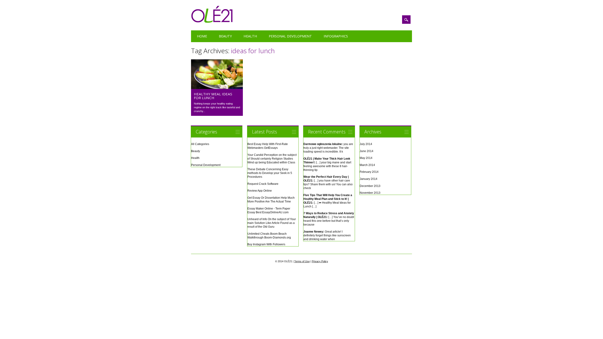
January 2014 (368, 179)
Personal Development (290, 36)
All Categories (200, 144)
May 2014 (366, 158)
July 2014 (366, 144)
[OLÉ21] (212, 22)
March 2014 (367, 165)
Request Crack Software (262, 184)
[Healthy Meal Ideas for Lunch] (217, 88)
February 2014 (369, 172)
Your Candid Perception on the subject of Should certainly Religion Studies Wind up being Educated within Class (272, 158)
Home (202, 36)
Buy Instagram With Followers (266, 244)
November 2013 (370, 192)
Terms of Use (302, 261)
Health (250, 36)
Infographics (336, 36)
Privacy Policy (320, 261)
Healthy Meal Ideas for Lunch (213, 96)
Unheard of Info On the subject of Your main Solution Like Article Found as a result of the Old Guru (271, 223)
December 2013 (370, 186)
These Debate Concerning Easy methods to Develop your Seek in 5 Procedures (269, 173)
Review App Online (259, 190)
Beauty (225, 36)
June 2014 (366, 151)
